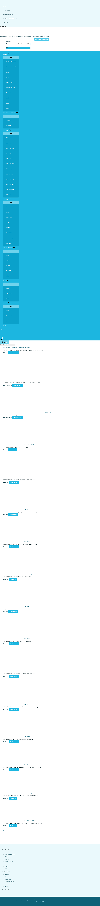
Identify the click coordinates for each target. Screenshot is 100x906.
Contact (7, 886)
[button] (8, 54)
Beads (6, 852)
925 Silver (7, 856)
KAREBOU (42, 901)
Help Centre (8, 879)
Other (6, 866)
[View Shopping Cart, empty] (1, 339)
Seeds (6, 864)
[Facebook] (0, 27)
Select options (13, 352)
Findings (7, 859)
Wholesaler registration (11, 884)
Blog (6, 877)
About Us (7, 874)
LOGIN (1, 329)
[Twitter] (3, 27)
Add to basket (13, 482)
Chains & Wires (9, 861)
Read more (12, 450)
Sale (6, 868)
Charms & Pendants (10, 854)
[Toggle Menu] (11, 57)
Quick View (28, 347)
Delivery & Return (9, 881)
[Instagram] (5, 27)
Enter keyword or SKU (12, 43)
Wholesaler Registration (42, 39)
